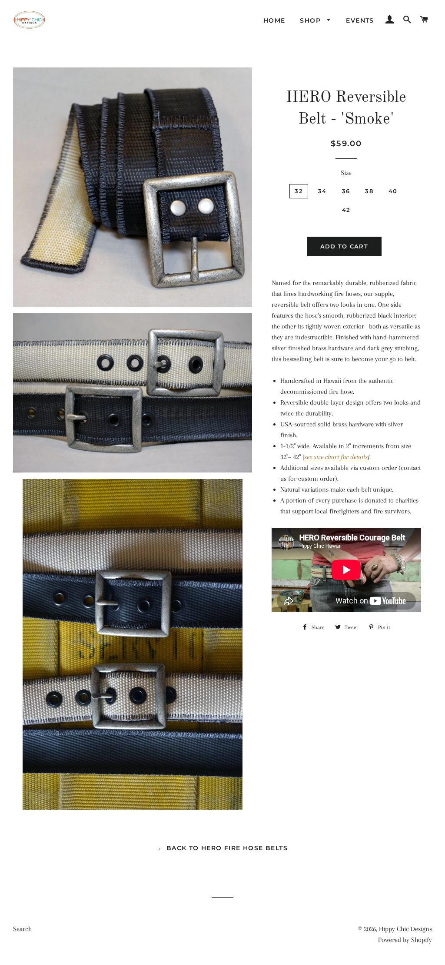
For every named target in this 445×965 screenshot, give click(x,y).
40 (393, 191)
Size (346, 173)
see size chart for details (336, 457)
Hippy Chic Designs (405, 929)
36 (346, 191)
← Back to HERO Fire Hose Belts (222, 848)
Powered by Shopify (405, 940)
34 (322, 191)
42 (346, 209)
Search (22, 929)
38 (369, 191)
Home (274, 20)
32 (299, 191)
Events (360, 20)
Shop (311, 20)
